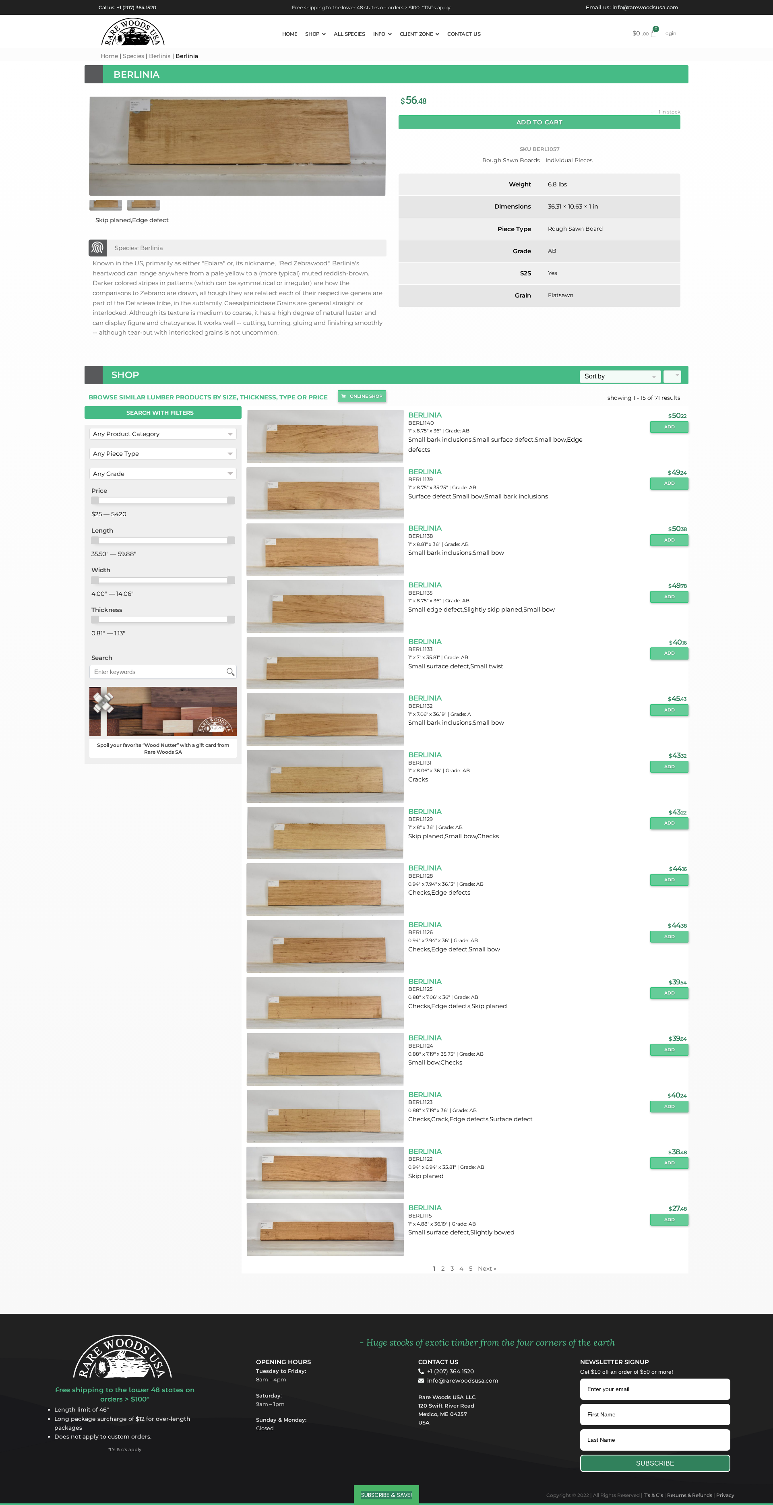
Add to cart (540, 122)
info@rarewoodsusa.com (645, 7)
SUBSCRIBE (655, 1463)
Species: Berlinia (139, 248)
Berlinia (160, 56)
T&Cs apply (437, 7)
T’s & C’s (653, 1495)
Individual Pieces (569, 160)
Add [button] (669, 427)
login (670, 33)
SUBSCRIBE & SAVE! (386, 1495)
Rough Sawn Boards (511, 160)
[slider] (95, 500)
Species (133, 56)
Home (109, 56)
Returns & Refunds (689, 1495)
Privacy (725, 1495)
